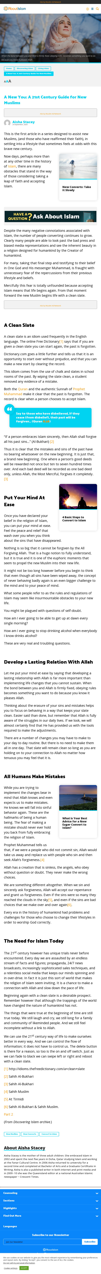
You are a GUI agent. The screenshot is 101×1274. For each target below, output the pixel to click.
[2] (52, 441)
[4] (42, 859)
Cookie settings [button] (10, 1268)
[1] (61, 341)
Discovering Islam (25, 68)
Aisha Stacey (23, 122)
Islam (12, 166)
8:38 (46, 421)
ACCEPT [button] (24, 1268)
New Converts (29, 1134)
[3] (6, 479)
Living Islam (43, 68)
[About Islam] (14, 8)
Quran (23, 389)
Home (9, 68)
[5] (50, 899)
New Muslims (12, 1134)
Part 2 (8, 1114)
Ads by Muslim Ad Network (50, 2)
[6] (69, 904)
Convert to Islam (49, 1134)
